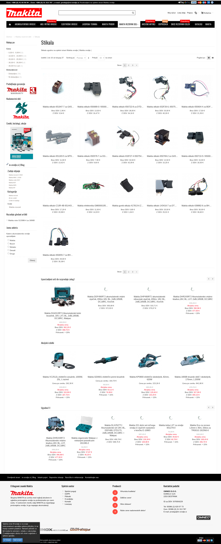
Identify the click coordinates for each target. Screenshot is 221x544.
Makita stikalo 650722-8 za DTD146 (128, 107)
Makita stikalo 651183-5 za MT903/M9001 (62, 156)
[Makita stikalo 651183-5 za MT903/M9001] (58, 137)
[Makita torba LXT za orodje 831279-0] (171, 424)
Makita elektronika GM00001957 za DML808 (98, 206)
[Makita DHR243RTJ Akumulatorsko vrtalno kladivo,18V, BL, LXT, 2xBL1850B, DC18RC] (192, 297)
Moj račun (172, 13)
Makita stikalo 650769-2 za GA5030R (164, 156)
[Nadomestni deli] (21, 103)
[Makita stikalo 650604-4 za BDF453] (197, 87)
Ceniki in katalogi (14, 200)
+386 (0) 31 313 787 (44, 3)
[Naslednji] (137, 65)
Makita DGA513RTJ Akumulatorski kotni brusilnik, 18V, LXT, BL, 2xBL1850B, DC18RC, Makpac (63, 315)
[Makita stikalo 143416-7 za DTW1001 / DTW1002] (162, 186)
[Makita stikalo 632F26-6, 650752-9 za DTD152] (162, 87)
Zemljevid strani (13, 477)
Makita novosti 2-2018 (16, 175)
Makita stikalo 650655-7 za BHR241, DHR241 (64, 255)
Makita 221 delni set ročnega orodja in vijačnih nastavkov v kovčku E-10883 (142, 440)
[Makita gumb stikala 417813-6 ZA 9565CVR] (127, 186)
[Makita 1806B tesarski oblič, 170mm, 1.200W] (192, 361)
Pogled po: (201, 58)
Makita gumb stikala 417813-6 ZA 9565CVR (132, 206)
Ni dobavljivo (15, 77)
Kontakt (68, 501)
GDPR (67, 494)
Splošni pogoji (70, 491)
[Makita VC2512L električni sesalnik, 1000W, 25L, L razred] (62, 361)
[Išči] (133, 13)
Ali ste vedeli (12, 198)
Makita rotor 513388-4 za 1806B (21, 220)
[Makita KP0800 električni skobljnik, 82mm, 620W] (149, 361)
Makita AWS (12, 185)
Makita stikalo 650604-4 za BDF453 (198, 107)
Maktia (12, 240)
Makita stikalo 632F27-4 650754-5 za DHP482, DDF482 (137, 156)
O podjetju (69, 499)
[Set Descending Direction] (88, 58)
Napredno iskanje (56, 477)
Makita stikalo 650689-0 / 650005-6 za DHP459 (99, 107)
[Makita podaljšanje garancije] (21, 88)
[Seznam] (213, 58)
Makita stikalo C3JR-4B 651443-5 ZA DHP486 (64, 206)
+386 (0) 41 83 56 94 (20, 3)
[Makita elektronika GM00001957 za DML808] (93, 186)
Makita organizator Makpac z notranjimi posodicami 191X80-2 (84, 440)
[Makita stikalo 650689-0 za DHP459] (93, 87)
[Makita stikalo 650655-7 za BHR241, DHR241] (58, 236)
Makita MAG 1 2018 (15, 177)
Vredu (7, 540)
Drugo (12, 254)
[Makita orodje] (24, 12)
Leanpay (68, 504)
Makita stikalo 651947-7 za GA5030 (59, 107)
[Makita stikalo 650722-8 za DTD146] (127, 87)
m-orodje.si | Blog (29, 477)
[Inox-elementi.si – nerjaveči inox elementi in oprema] (54, 529)
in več (16, 66)
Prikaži (94, 58)
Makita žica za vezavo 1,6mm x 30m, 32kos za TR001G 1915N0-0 (200, 440)
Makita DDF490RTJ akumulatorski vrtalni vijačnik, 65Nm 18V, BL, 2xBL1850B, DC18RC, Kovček (106, 315)
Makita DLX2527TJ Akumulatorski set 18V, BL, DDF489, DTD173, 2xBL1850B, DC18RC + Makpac (113, 443)
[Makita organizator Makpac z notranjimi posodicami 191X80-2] (84, 424)
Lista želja (181, 13)
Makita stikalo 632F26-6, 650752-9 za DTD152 (168, 107)
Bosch (12, 244)
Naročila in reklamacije (74, 477)
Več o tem (17, 540)
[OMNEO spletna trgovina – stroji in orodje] (80, 529)
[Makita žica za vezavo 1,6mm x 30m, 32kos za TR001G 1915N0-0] (200, 424)
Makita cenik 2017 (14, 180)
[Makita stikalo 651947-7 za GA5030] (58, 87)
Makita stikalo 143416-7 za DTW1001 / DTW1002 (169, 206)
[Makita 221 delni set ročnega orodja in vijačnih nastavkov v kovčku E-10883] (142, 424)
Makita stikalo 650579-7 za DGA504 (94, 156)
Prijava (190, 13)
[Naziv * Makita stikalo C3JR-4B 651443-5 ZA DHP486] (58, 186)
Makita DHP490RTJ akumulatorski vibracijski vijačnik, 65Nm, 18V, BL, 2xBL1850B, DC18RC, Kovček (149, 315)
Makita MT (12, 187)
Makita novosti (13, 195)
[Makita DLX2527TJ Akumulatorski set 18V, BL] (113, 424)
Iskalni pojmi (43, 477)
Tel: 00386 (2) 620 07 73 (174, 507)
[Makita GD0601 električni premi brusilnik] (106, 361)
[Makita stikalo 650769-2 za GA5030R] (162, 137)
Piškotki (68, 496)
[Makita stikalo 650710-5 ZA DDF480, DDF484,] (197, 137)
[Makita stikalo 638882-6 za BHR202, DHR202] (197, 186)
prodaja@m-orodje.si (70, 3)
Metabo (13, 247)
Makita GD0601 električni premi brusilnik (106, 377)
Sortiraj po (70, 58)
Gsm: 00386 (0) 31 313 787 (175, 509)
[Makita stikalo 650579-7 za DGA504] (93, 137)
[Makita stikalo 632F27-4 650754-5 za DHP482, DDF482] (127, 137)
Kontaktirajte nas (92, 477)
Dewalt (12, 250)
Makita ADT (12, 182)
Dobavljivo (15, 74)
